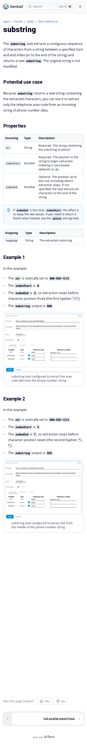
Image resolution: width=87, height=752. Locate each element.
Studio (18, 21)
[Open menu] (80, 6)
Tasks (30, 21)
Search (37, 6)
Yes (47, 701)
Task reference (48, 21)
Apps (6, 21)
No (63, 701)
